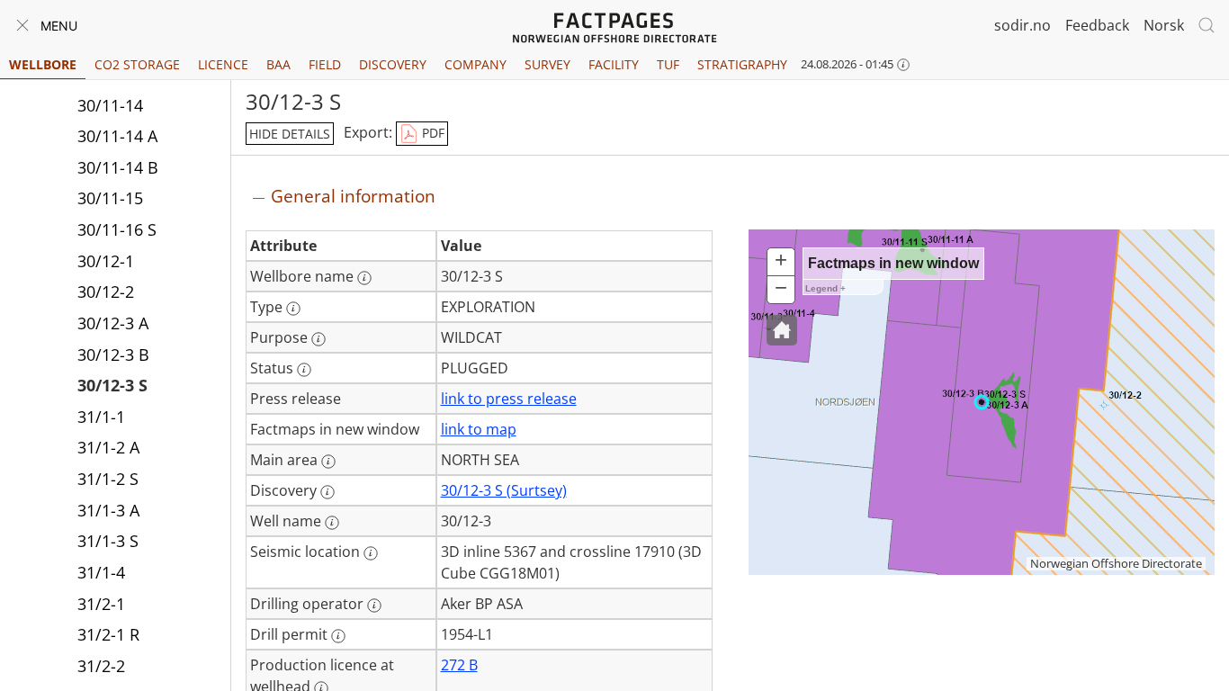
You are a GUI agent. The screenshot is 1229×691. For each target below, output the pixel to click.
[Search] (1206, 25)
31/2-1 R (108, 634)
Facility (613, 64)
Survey (547, 64)
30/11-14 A (117, 136)
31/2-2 (101, 666)
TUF (668, 64)
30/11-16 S (117, 229)
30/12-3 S (112, 385)
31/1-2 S (108, 478)
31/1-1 (101, 416)
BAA (278, 64)
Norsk (1164, 25)
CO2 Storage (137, 64)
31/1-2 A (108, 447)
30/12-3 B (113, 354)
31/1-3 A (108, 510)
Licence (223, 64)
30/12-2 (105, 291)
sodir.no (1022, 25)
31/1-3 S (108, 541)
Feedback (1097, 25)
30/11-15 (110, 198)
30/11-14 (110, 105)
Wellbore (42, 64)
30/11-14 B (117, 167)
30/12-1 (105, 261)
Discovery (392, 64)
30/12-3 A (112, 323)
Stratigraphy (742, 64)
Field (325, 64)
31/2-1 (101, 604)
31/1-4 (101, 572)
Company (475, 64)
